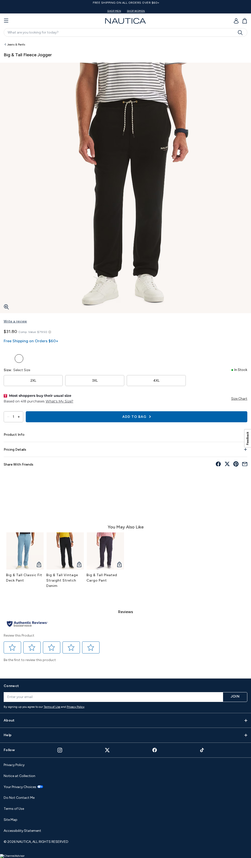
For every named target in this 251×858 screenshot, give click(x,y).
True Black (19, 358)
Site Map (10, 820)
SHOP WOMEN (135, 10)
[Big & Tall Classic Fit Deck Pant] (25, 551)
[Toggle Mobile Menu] (6, 20)
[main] (125, 356)
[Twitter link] (107, 750)
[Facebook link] (154, 750)
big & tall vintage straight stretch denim (62, 580)
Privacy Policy (75, 707)
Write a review (15, 321)
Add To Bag (134, 417)
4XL (156, 380)
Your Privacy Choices (20, 787)
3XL (95, 380)
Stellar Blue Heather (8, 358)
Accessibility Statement (22, 831)
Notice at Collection (19, 776)
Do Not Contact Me (19, 798)
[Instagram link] (59, 750)
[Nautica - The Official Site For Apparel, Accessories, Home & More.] (125, 21)
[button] (12, 648)
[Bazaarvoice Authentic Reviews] (27, 624)
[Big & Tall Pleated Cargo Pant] (105, 551)
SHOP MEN (113, 10)
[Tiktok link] (202, 750)
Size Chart (239, 399)
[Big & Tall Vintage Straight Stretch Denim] (65, 551)
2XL (33, 380)
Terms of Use (52, 707)
